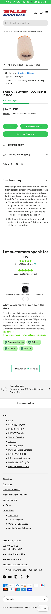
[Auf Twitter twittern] (11, 164)
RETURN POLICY (16, 429)
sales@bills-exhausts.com (15, 564)
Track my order (15, 445)
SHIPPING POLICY (16, 424)
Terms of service (16, 437)
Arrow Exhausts (15, 519)
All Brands (13, 515)
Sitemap (12, 441)
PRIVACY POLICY (16, 433)
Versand (6, 113)
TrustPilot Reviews (11, 489)
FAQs (10, 420)
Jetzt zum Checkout (26, 134)
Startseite (6, 31)
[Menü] (47, 12)
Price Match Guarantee (19, 458)
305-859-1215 (35, 569)
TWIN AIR (6, 65)
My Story (7, 505)
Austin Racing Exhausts (19, 528)
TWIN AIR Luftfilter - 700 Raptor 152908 (27, 31)
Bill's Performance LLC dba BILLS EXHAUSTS (25, 608)
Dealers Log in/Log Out (19, 462)
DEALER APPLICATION (18, 466)
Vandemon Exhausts (18, 524)
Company (7, 484)
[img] (25, 261)
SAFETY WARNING (17, 454)
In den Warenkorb (34, 126)
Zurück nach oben (25, 403)
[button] (41, 12)
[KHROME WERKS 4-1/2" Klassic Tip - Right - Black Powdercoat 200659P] (25, 289)
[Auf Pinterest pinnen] (22, 164)
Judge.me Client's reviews (15, 494)
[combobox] (25, 23)
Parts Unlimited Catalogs (20, 449)
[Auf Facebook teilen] (16, 164)
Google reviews (10, 500)
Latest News (8, 510)
